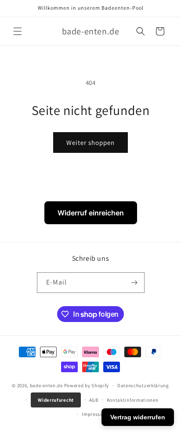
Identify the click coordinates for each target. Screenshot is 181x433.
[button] (17, 31)
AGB (93, 400)
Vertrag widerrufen (137, 417)
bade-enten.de (46, 385)
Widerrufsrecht (56, 400)
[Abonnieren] (134, 282)
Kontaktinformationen (133, 400)
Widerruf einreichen (91, 212)
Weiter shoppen (90, 142)
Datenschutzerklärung (143, 385)
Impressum (94, 414)
